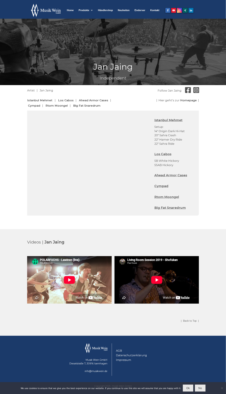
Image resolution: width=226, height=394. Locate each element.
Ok (188, 388)
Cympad (34, 105)
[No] (222, 388)
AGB (119, 350)
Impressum (123, 360)
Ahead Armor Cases (93, 100)
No (200, 388)
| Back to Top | (190, 320)
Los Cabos (66, 100)
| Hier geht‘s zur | (177, 100)
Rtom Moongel (56, 105)
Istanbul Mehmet (39, 100)
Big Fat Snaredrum (86, 105)
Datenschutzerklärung (131, 355)
